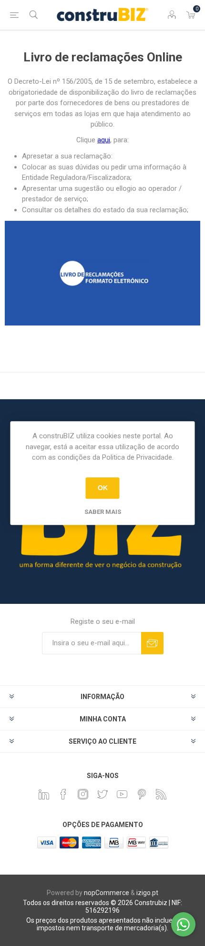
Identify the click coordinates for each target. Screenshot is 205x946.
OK (103, 488)
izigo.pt (147, 893)
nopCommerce (106, 893)
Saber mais (102, 511)
